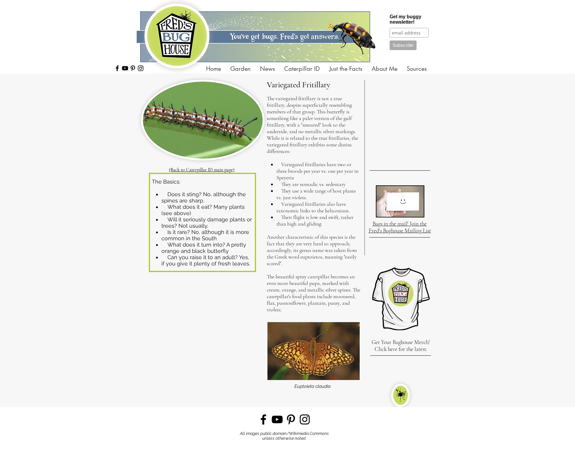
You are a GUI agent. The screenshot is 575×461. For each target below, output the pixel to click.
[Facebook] (117, 68)
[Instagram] (140, 68)
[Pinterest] (133, 68)
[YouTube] (125, 68)
